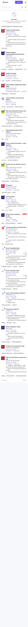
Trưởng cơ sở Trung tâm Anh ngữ (15, 346)
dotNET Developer (11, 73)
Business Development (12, 309)
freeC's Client (9, 55)
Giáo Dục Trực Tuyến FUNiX (12, 249)
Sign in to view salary (11, 33)
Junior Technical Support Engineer (15, 293)
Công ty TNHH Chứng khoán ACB (14, 112)
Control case (9, 101)
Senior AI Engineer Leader (13, 326)
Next (24, 380)
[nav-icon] (25, 2)
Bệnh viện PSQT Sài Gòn (11, 229)
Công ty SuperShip (10, 31)
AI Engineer (9, 185)
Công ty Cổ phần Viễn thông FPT (13, 133)
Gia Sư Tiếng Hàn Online (12, 270)
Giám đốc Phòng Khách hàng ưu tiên (16, 111)
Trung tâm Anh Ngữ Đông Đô (12, 347)
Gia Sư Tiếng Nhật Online (13, 248)
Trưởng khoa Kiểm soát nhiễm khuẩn (16, 227)
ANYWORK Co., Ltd (10, 294)
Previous (5, 380)
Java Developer (10, 196)
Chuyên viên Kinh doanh (13, 30)
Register (19, 2)
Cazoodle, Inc (9, 310)
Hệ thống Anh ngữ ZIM (11, 75)
